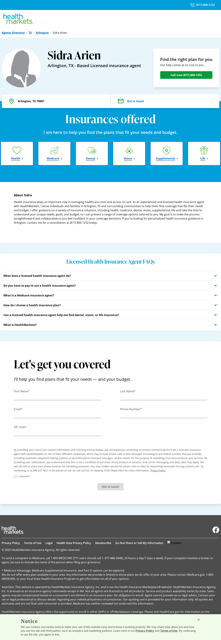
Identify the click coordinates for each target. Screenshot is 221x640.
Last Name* (128, 391)
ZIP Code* (20, 427)
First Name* (22, 391)
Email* (18, 409)
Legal (49, 543)
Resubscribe (103, 543)
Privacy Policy (11, 543)
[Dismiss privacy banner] (198, 619)
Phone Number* (131, 409)
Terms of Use (32, 543)
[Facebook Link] (215, 529)
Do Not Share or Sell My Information (139, 543)
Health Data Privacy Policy (74, 543)
